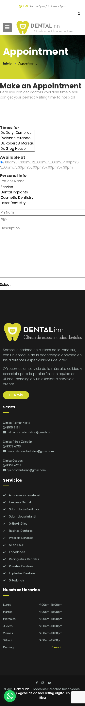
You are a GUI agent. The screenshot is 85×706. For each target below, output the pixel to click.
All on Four (16, 545)
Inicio (8, 63)
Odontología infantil (22, 516)
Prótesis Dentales (21, 537)
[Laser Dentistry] (17, 203)
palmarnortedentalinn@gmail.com (29, 432)
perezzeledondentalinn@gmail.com (30, 451)
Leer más (16, 395)
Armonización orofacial (24, 495)
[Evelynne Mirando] (17, 138)
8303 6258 (13, 465)
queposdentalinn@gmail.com (26, 470)
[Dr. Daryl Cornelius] (17, 132)
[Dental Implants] (17, 192)
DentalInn (21, 689)
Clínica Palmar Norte (16, 423)
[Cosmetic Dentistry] (17, 197)
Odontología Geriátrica (24, 509)
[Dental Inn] (44, 27)
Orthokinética (18, 523)
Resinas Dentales (21, 530)
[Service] (17, 187)
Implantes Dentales (22, 573)
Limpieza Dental (20, 502)
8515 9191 (13, 427)
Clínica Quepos (13, 460)
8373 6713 (13, 446)
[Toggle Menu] (7, 27)
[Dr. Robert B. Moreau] (17, 143)
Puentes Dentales (21, 566)
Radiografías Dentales (24, 559)
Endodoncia (17, 552)
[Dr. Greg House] (17, 148)
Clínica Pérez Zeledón (17, 441)
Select (5, 284)
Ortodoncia (16, 580)
